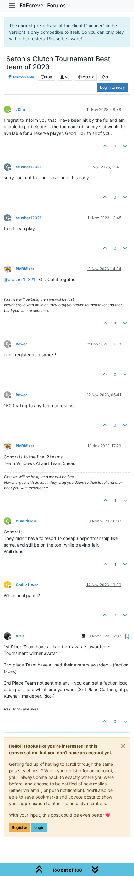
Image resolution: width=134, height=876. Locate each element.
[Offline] (10, 268)
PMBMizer (25, 268)
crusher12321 (28, 167)
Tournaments (23, 77)
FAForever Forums (43, 5)
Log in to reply (112, 87)
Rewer (21, 344)
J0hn (20, 109)
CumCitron (26, 521)
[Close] (123, 746)
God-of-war (27, 584)
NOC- (21, 636)
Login (39, 827)
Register (19, 827)
